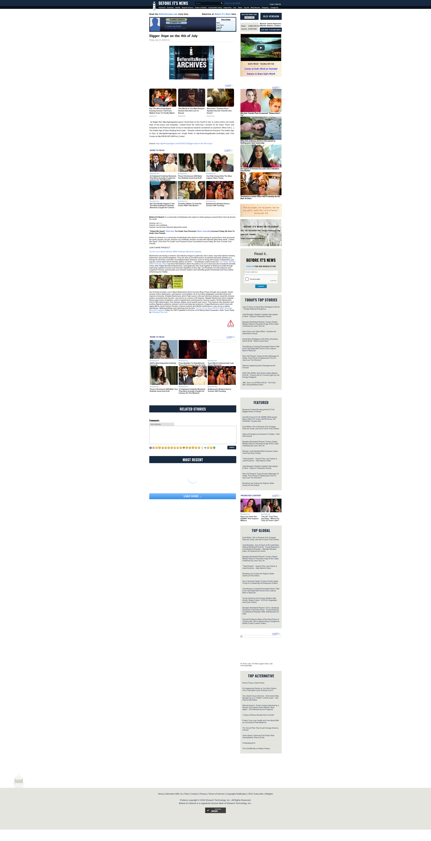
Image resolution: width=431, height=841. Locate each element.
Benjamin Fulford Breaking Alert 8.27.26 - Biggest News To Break (258, 411)
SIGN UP (250, 266)
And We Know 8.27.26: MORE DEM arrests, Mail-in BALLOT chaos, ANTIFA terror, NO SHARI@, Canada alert (259, 419)
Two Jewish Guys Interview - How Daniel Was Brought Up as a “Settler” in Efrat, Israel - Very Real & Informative (260, 698)
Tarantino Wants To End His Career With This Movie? (189, 205)
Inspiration (228, 8)
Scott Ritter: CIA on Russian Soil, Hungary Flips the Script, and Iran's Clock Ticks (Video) (260, 428)
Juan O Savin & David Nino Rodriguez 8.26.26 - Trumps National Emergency (260, 308)
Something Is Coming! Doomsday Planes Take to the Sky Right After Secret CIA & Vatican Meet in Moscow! (260, 349)
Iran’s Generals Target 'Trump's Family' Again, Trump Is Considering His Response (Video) (260, 582)
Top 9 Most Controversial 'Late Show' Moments (221, 364)
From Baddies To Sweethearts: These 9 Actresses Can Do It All (192, 364)
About (161, 794)
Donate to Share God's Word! (261, 74)
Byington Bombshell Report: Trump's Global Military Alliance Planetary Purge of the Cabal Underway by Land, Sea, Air (260, 324)
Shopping (265, 8)
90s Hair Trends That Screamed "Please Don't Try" (260, 114)
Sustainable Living (215, 8)
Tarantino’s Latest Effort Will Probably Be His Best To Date (260, 197)
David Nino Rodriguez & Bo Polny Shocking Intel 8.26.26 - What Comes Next (260, 340)
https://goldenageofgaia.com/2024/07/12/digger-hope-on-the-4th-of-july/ (184, 143)
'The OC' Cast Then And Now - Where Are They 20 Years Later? (270, 518)
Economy (170, 8)
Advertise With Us (174, 794)
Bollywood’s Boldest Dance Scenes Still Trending (218, 205)
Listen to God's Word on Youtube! (261, 69)
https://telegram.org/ (272, 230)
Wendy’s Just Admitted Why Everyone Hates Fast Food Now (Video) (260, 452)
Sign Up (278, 4)
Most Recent (255, 8)
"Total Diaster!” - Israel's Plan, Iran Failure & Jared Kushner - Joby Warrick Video (259, 460)
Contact (194, 794)
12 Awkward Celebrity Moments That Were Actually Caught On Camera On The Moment (163, 178)
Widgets (269, 794)
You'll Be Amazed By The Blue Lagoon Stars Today (219, 177)
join (160, 223)
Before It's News (173, 3)
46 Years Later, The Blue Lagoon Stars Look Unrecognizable (256, 664)
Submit (261, 286)
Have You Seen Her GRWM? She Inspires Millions (249, 518)
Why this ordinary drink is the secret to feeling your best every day (257, 142)
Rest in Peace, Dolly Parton (253, 683)
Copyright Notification (236, 794)
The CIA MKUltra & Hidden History (256, 748)
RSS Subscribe (255, 794)
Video (240, 8)
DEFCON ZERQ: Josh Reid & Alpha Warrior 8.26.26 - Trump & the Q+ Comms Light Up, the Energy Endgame (260, 375)
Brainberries (154, 173)
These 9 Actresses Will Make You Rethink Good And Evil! (190, 177)
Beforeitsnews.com (168, 14)
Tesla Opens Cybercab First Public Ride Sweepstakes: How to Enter (258, 736)
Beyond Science (187, 8)
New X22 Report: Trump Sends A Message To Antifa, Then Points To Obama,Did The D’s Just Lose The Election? (260, 358)
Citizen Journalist (203, 231)
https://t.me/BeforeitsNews (252, 238)
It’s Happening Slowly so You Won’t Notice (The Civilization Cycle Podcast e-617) (259, 689)
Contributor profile (170, 28)
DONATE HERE (249, 17)
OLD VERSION (271, 16)
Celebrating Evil (248, 743)
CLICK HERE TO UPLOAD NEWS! (271, 30)
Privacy (203, 794)
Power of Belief (201, 8)
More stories (182, 28)
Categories (274, 8)
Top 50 (246, 8)
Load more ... (193, 496)
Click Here (170, 231)
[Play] (261, 47)
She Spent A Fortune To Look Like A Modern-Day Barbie (260, 169)
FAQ (186, 794)
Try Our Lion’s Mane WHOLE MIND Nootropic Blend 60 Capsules (175, 252)
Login (272, 4)
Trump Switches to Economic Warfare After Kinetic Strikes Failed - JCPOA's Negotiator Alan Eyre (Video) (259, 600)
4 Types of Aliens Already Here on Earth (258, 715)
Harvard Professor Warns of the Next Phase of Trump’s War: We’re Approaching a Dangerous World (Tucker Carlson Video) (260, 621)
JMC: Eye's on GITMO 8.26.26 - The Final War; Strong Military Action (259, 384)
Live (234, 8)
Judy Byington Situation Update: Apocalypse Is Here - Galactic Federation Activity (260, 315)
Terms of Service (216, 794)
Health (177, 8)
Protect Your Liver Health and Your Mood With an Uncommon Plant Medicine (260, 721)
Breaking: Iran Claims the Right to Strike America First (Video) (258, 484)
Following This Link (159, 312)
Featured (162, 8)
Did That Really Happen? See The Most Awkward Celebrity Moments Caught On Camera (162, 206)
